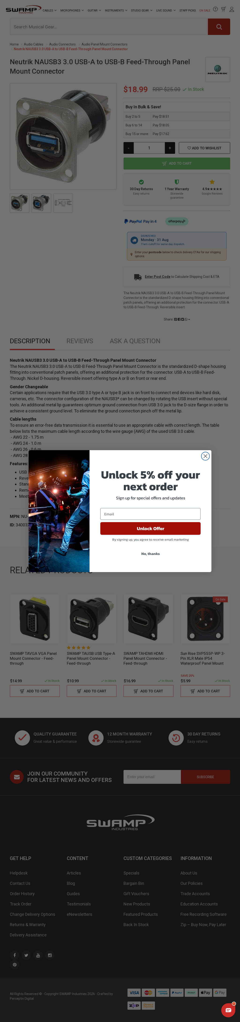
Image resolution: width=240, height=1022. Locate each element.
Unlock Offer (150, 528)
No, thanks (150, 553)
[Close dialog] (205, 456)
